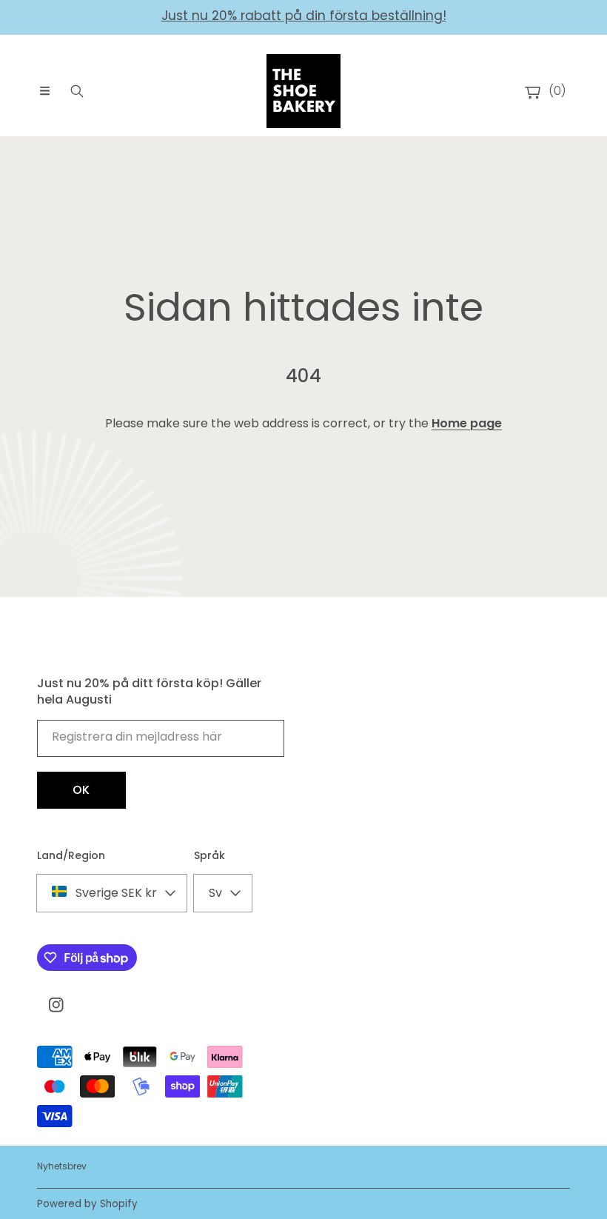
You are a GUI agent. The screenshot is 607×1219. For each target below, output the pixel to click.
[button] (44, 91)
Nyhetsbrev (62, 1166)
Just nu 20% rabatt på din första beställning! (303, 15)
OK (82, 789)
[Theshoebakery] (303, 91)
